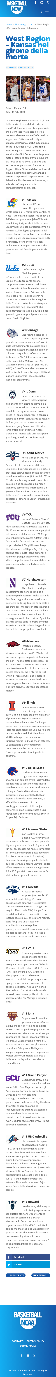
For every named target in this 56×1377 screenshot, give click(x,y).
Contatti (17, 1341)
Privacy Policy (35, 1341)
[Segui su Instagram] (41, 2)
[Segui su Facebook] (35, 2)
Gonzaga (11, 67)
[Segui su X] (47, 2)
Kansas (22, 67)
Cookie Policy (28, 1346)
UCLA (30, 67)
